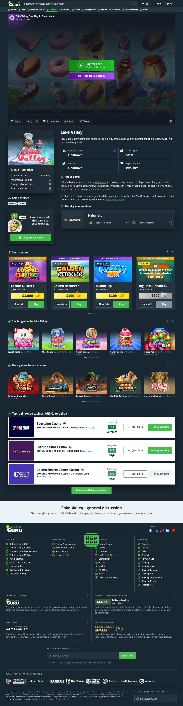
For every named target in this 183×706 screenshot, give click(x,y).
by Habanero (23, 19)
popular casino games (98, 189)
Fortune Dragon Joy (19, 397)
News (145, 9)
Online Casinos (37, 9)
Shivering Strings (159, 396)
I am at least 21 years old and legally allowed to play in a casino (81, 662)
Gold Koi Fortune (125, 396)
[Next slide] (172, 251)
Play (36, 304)
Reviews (116, 9)
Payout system (133, 163)
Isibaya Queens (90, 396)
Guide (77, 9)
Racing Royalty (55, 396)
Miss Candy (56, 352)
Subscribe (127, 655)
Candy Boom (122, 353)
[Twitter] (156, 530)
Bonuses (65, 9)
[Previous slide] (167, 251)
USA (23, 9)
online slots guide (114, 199)
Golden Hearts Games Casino (58, 470)
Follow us (154, 526)
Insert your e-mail (57, 653)
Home (13, 9)
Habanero (100, 182)
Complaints (90, 9)
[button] (84, 121)
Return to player (76, 150)
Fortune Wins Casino (52, 447)
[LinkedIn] (167, 530)
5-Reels (22, 203)
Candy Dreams (88, 353)
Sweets (12, 203)
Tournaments (131, 9)
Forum (104, 9)
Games (53, 9)
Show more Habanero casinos (92, 490)
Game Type (131, 150)
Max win (72, 163)
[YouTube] (173, 530)
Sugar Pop (157, 353)
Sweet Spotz (19, 352)
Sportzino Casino (49, 424)
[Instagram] (162, 530)
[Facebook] (150, 530)
